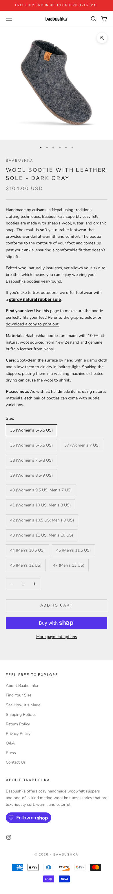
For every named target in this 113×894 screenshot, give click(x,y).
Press (11, 752)
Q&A (10, 743)
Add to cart (56, 605)
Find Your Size (18, 695)
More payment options (56, 636)
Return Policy (18, 724)
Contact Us (16, 762)
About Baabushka (22, 685)
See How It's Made (23, 705)
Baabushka (19, 160)
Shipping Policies (21, 714)
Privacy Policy (18, 733)
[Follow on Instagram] (9, 837)
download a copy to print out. (32, 324)
